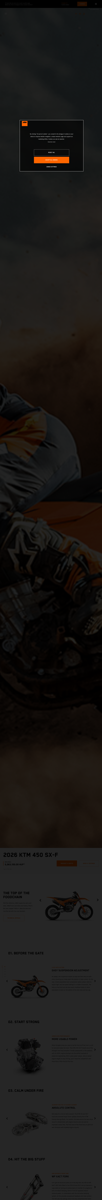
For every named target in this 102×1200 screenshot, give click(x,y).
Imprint (54, 141)
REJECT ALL (51, 152)
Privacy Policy (50, 141)
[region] (51, 145)
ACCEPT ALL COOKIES (51, 160)
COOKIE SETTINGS (51, 167)
